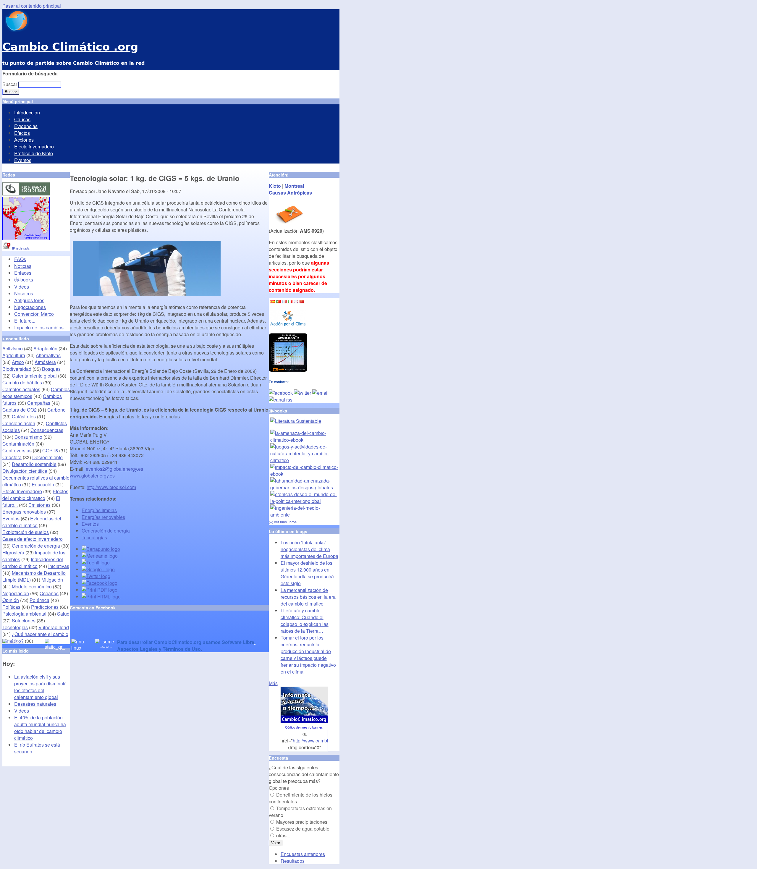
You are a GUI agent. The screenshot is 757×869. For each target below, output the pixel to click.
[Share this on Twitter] (96, 576)
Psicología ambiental (24, 613)
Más (273, 683)
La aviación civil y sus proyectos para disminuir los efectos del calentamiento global (40, 686)
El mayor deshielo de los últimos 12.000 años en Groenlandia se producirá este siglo (307, 573)
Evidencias (26, 126)
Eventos (22, 160)
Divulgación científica (24, 470)
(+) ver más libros (283, 521)
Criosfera (12, 457)
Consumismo (28, 436)
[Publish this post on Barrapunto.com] (101, 549)
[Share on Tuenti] (96, 562)
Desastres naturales (35, 703)
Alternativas (48, 355)
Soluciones (23, 620)
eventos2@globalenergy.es (114, 468)
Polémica (39, 600)
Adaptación (45, 348)
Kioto (275, 185)
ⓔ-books (23, 279)
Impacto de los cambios (39, 327)
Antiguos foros (29, 300)
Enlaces (22, 272)
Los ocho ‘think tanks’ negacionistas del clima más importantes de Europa (309, 549)
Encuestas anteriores (303, 854)
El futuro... (24, 320)
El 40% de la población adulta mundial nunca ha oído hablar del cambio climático (40, 727)
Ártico (18, 362)
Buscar (10, 84)
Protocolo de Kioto (33, 153)
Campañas (38, 402)
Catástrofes (24, 416)
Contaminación (18, 443)
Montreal (294, 185)
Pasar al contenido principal (31, 5)
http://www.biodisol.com (111, 487)
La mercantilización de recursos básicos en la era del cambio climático (308, 597)
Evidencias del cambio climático (31, 522)
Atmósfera (45, 362)
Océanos (49, 593)
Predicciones (45, 606)
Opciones (279, 787)
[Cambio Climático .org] (15, 29)
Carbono (56, 409)
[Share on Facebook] (99, 583)
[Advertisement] (139, 630)
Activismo (12, 348)
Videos (21, 286)
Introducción (27, 112)
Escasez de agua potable (302, 828)
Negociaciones (30, 307)
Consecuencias (46, 430)
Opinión (10, 600)
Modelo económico (32, 586)
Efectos (22, 133)
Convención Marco (34, 313)
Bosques (51, 368)
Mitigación (52, 579)
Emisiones (39, 504)
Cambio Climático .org (70, 47)
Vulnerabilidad (53, 627)
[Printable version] (101, 596)
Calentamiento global (34, 375)
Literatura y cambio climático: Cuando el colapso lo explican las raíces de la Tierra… (305, 620)
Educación (43, 484)
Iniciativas (58, 566)
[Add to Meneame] (100, 555)
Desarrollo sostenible (34, 464)
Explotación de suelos (25, 532)
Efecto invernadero (34, 146)
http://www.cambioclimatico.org (325, 740)
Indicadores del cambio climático (32, 562)
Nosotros (23, 293)
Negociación (15, 593)
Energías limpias (99, 510)
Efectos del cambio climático (35, 494)
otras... (283, 835)
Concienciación (18, 423)
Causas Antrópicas (290, 192)
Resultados (293, 860)
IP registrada (20, 248)
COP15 (50, 450)
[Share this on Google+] (98, 569)
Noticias (22, 266)
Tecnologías (94, 537)
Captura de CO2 (19, 409)
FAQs (20, 259)
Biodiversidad (16, 368)
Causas (22, 119)
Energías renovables (103, 517)
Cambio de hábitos (22, 382)
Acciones (24, 139)
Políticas (11, 606)
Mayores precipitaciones (301, 821)
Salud (63, 613)
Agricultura (13, 355)
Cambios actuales (21, 389)
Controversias (17, 450)
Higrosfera (13, 552)
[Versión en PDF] (99, 589)
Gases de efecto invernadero (32, 538)
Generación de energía (106, 530)
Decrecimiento (47, 457)
